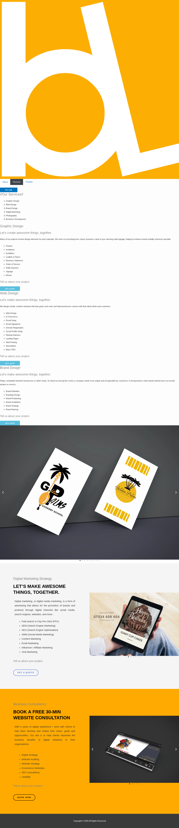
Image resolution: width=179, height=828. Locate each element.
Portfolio (29, 182)
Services (16, 182)
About (5, 182)
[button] (3, 492)
